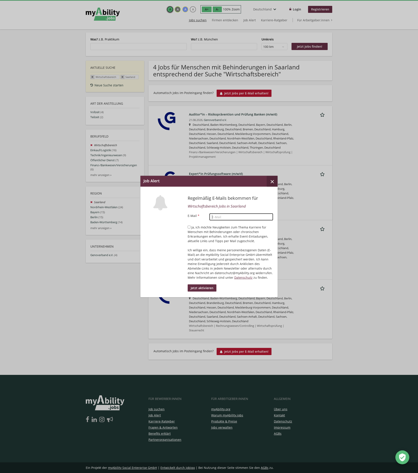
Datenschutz (243, 277)
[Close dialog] (272, 181)
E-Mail (193, 216)
